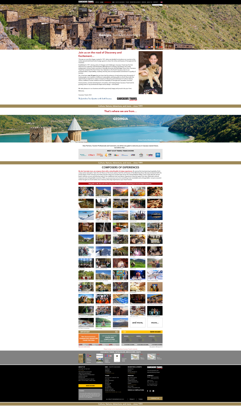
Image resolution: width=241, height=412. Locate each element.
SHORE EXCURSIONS (110, 390)
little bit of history (84, 369)
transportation (132, 380)
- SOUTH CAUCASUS (118, 2)
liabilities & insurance (84, 373)
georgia (107, 369)
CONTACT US (155, 398)
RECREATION (108, 387)
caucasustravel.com (153, 370)
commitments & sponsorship (86, 374)
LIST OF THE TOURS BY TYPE (112, 377)
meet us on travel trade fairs (86, 380)
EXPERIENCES (107, 2)
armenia (107, 370)
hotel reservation (133, 382)
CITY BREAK (108, 386)
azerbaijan (108, 372)
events (130, 370)
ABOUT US (149, 2)
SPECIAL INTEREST (109, 380)
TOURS (127, 2)
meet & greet (131, 379)
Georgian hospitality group (86, 379)
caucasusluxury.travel (153, 372)
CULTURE (107, 379)
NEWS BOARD (90, 386)
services (131, 375)
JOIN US (97, 2)
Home (101, 2)
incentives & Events (135, 367)
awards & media (82, 376)
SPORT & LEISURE (109, 389)
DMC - (112, 367)
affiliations (81, 377)
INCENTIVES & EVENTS (135, 2)
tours (107, 375)
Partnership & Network (85, 372)
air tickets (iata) (132, 377)
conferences (131, 373)
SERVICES (144, 2)
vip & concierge (132, 385)
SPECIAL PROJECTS (132, 372)
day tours (130, 386)
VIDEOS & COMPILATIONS (136, 390)
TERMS (140, 399)
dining (129, 383)
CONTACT (155, 2)
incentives (131, 369)
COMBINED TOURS (109, 373)
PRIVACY (132, 399)
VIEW (88, 354)
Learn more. (89, 397)
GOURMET (107, 385)
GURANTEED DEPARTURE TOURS (113, 392)
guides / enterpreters (134, 387)
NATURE (107, 382)
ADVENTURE (108, 383)
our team (81, 370)
